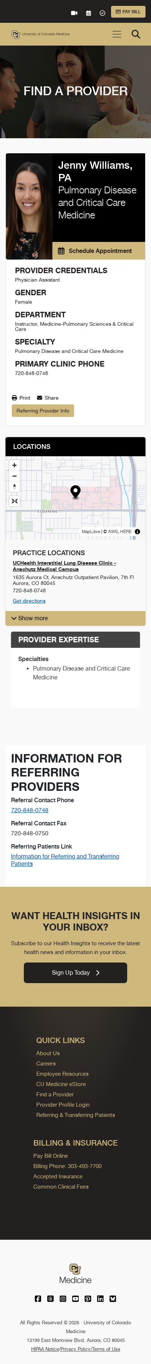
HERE (126, 531)
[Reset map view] (14, 501)
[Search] (136, 34)
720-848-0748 (29, 810)
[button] (76, 492)
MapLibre (91, 531)
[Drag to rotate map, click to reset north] (14, 486)
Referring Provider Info (42, 411)
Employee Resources (62, 1074)
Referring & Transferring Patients (75, 1115)
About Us (48, 1053)
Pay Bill (131, 11)
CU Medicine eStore (61, 1084)
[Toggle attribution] (137, 531)
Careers (46, 1063)
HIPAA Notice (45, 1349)
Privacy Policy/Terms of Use (90, 1349)
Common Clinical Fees (61, 1186)
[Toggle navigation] (117, 34)
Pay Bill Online (50, 1156)
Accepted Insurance (57, 1176)
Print (24, 398)
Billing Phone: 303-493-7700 (67, 1166)
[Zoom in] (14, 465)
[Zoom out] (14, 476)
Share (51, 398)
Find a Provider (55, 1094)
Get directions (29, 601)
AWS (113, 531)
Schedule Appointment (99, 250)
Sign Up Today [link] (71, 972)
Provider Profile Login (62, 1104)
